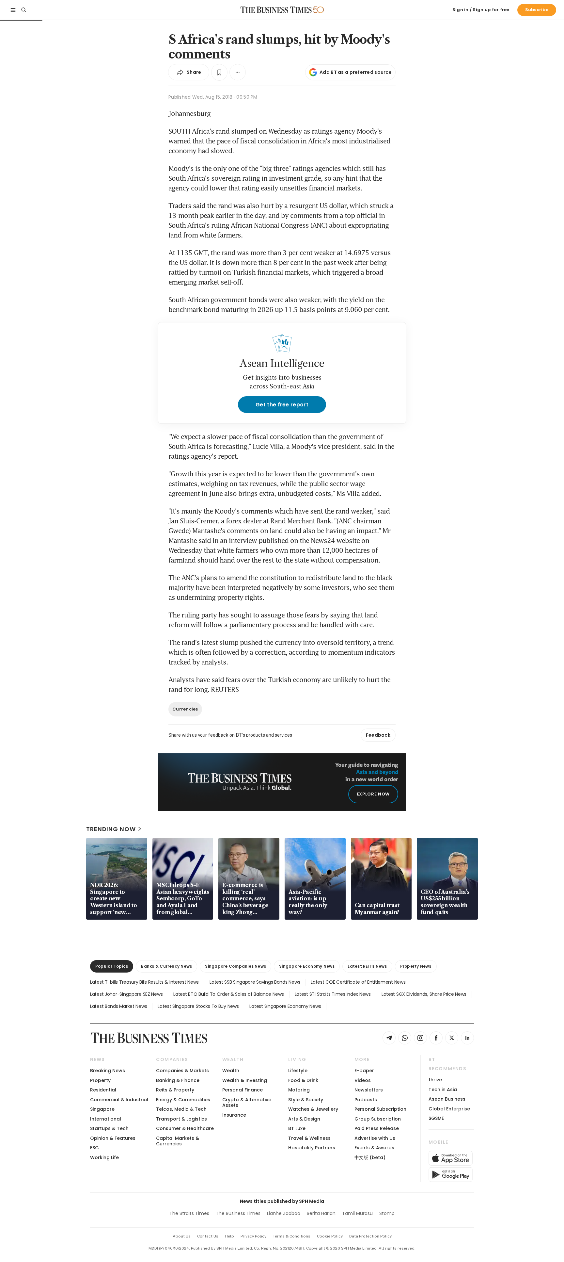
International (105, 1119)
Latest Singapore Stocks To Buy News (198, 1006)
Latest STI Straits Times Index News (333, 994)
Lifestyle (297, 1070)
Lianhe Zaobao (283, 1213)
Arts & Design (304, 1119)
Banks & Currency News (166, 966)
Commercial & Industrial (119, 1099)
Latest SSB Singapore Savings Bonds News (255, 982)
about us (182, 1236)
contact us (207, 1236)
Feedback (378, 735)
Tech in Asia (443, 1089)
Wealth (230, 1070)
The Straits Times (189, 1213)
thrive (435, 1079)
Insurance (234, 1115)
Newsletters (368, 1090)
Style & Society (305, 1099)
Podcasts (365, 1099)
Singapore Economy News (307, 966)
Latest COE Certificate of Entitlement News (358, 982)
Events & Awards (374, 1147)
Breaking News (107, 1070)
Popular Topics (111, 966)
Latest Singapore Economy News (285, 1006)
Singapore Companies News (235, 966)
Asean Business (447, 1099)
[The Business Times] (276, 9)
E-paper (364, 1070)
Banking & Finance (177, 1080)
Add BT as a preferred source (356, 72)
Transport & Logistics (181, 1119)
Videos (362, 1080)
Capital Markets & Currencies (177, 1141)
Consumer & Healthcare (185, 1128)
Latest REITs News (367, 966)
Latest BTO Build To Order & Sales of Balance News (228, 994)
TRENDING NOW (111, 829)
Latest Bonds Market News (118, 1006)
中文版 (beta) (369, 1157)
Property (100, 1080)
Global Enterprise (449, 1109)
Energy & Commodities (183, 1099)
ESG (94, 1147)
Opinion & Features (112, 1138)
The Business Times (238, 1213)
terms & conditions (291, 1236)
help (229, 1236)
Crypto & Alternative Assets (246, 1102)
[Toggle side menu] (13, 10)
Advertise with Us (374, 1138)
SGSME (436, 1118)
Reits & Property (175, 1090)
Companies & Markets (182, 1070)
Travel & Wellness (309, 1138)
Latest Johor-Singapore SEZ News (126, 994)
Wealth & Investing (244, 1080)
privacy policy (253, 1236)
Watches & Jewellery (313, 1109)
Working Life (104, 1157)
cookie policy (330, 1236)
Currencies (185, 709)
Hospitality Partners (311, 1147)
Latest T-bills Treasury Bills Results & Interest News (144, 982)
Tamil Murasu (357, 1213)
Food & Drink (303, 1080)
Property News (415, 966)
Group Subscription (377, 1119)
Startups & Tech (109, 1128)
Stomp (387, 1213)
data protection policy (370, 1236)
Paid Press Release (376, 1128)
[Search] (23, 10)
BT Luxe (297, 1128)
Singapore (102, 1109)
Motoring (299, 1090)
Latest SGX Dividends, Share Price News (424, 994)
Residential (103, 1090)
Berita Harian (321, 1213)
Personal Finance (242, 1090)
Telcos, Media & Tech (181, 1109)
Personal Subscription (380, 1109)
